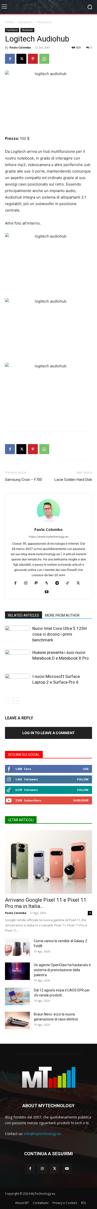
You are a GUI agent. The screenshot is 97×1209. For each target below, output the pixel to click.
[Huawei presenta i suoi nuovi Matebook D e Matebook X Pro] (17, 658)
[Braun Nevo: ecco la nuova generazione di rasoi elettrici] (17, 1020)
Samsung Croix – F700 (23, 479)
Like (86, 769)
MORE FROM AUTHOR (62, 615)
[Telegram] (59, 583)
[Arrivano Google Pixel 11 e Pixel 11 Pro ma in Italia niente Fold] (48, 862)
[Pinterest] (33, 59)
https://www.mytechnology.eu (48, 536)
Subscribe (81, 800)
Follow (83, 779)
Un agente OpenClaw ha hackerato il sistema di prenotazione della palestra (62, 970)
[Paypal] (38, 583)
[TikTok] (69, 583)
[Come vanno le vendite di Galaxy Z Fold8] (17, 947)
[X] (21, 59)
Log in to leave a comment (48, 733)
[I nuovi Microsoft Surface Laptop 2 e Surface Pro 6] (17, 682)
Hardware (25, 22)
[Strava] (49, 583)
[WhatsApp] (44, 59)
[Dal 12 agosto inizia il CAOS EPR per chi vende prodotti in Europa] (17, 996)
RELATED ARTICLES (23, 615)
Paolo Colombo (20, 47)
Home (9, 22)
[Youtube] (49, 592)
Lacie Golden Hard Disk (73, 479)
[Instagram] (28, 583)
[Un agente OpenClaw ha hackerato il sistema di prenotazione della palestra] (17, 971)
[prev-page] (8, 701)
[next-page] (16, 701)
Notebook (44, 22)
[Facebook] (10, 59)
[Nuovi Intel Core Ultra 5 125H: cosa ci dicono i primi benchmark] (17, 634)
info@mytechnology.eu (42, 1133)
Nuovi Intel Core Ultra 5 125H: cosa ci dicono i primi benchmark (60, 634)
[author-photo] (48, 522)
